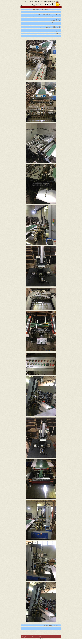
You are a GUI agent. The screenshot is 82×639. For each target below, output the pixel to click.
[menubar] (59, 7)
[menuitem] (59, 7)
